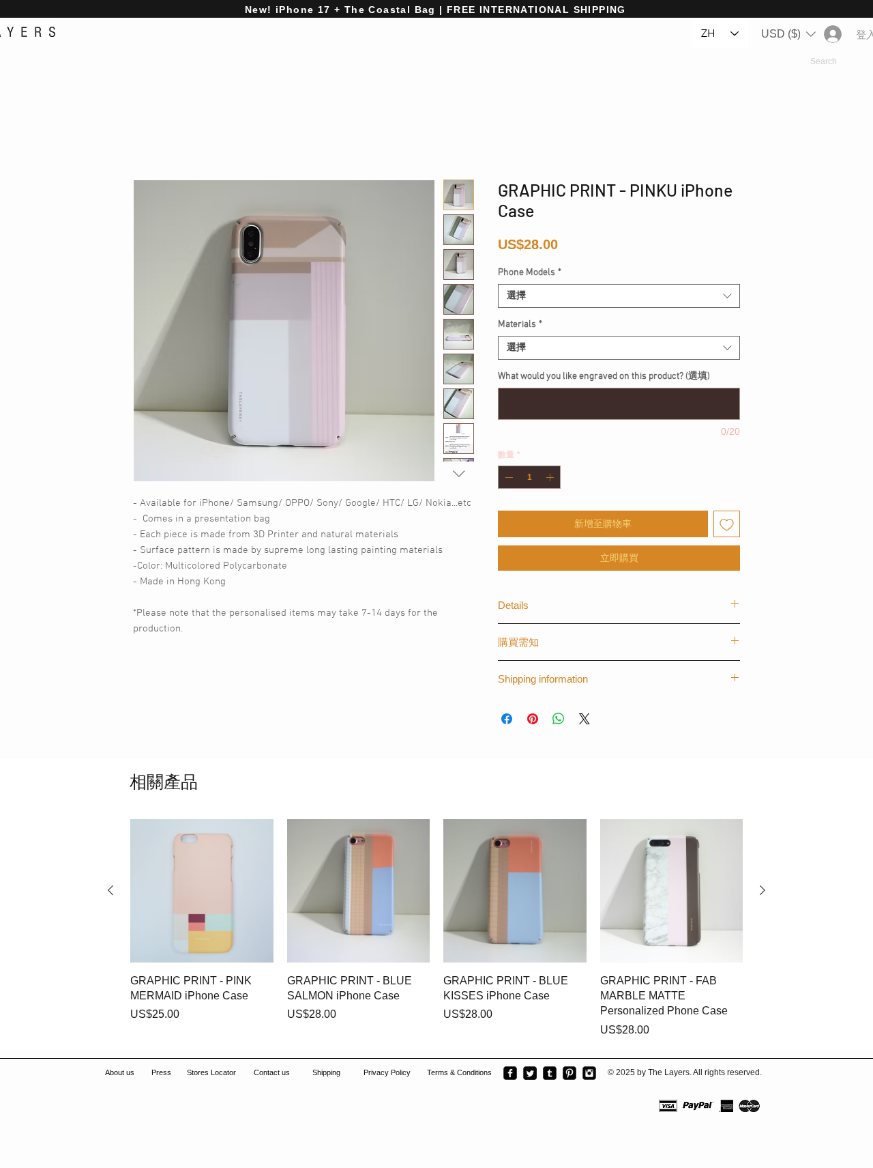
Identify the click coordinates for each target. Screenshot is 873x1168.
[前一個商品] (110, 890)
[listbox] (788, 34)
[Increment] (551, 477)
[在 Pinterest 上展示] (532, 719)
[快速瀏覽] (201, 891)
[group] (436, 928)
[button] (788, 34)
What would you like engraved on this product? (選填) (604, 376)
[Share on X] (584, 719)
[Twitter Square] (530, 1073)
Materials (520, 324)
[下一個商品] (762, 890)
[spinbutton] (529, 477)
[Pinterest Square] (569, 1073)
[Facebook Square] (510, 1073)
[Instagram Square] (589, 1073)
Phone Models (529, 273)
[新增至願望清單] (726, 524)
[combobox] (619, 296)
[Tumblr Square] (550, 1073)
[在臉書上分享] (507, 719)
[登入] (831, 34)
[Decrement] (507, 477)
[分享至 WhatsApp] (558, 719)
